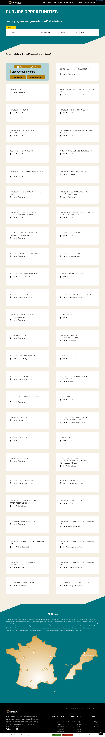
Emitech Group (90, 2)
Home (68, 708)
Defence (79, 724)
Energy (79, 726)
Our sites (96, 726)
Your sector (47, 2)
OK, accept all (57, 735)
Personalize (78, 735)
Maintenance (60, 731)
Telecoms (78, 731)
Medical (79, 729)
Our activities (69, 2)
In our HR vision (35, 77)
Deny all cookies (67, 735)
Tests (62, 721)
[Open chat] (100, 732)
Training (62, 727)
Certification (60, 726)
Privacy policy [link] (87, 735)
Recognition (95, 723)
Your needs (58, 2)
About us (96, 721)
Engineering (61, 724)
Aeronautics (78, 723)
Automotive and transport (74, 721)
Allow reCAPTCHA (11, 27)
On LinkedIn (18, 77)
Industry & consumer (76, 727)
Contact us (95, 727)
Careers (80, 2)
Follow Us (10, 729)
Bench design (60, 723)
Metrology (61, 729)
